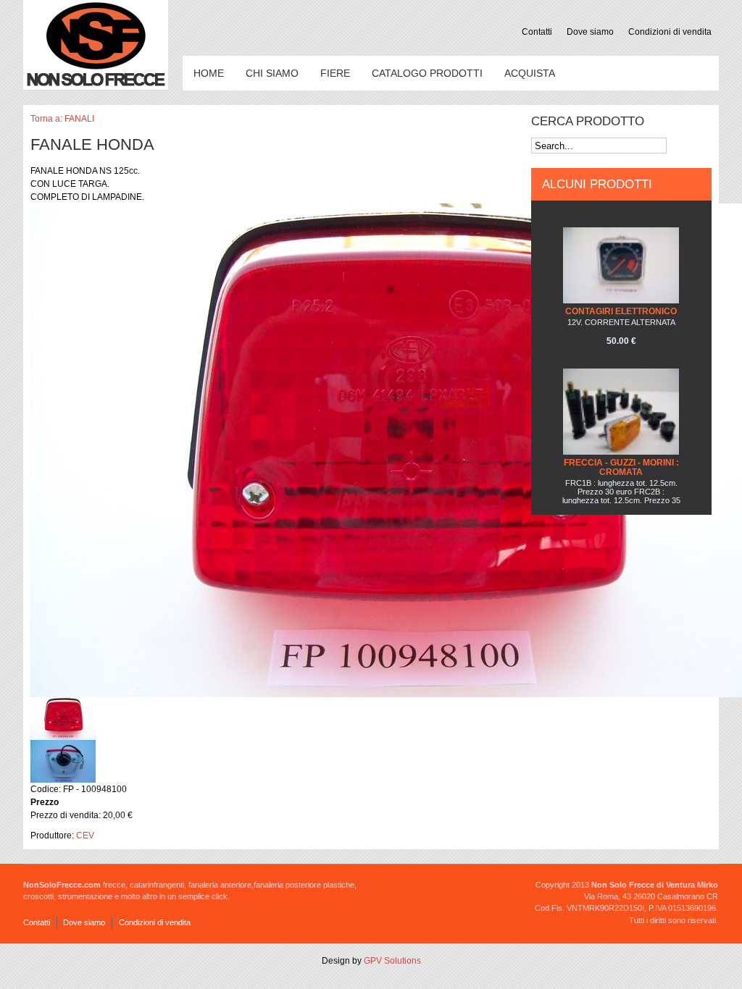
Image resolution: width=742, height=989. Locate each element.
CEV (85, 835)
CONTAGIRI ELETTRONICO (621, 311)
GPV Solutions (392, 961)
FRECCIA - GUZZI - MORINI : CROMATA (621, 467)
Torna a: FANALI (62, 119)
